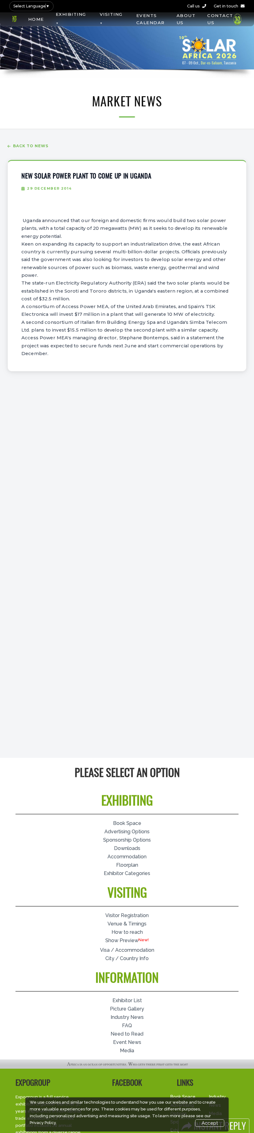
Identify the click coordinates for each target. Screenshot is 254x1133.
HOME (36, 19)
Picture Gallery (127, 1009)
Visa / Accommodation (127, 950)
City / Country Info (127, 958)
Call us (193, 6)
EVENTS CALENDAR (150, 19)
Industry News (127, 1017)
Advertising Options (127, 832)
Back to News (30, 146)
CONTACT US (220, 19)
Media (127, 1051)
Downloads (127, 848)
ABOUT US (186, 19)
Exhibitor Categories (127, 873)
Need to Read (127, 1034)
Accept (210, 1123)
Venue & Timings (127, 924)
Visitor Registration (127, 915)
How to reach (127, 932)
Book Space (127, 823)
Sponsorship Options (127, 840)
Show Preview (121, 940)
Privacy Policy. (43, 1122)
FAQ (127, 1025)
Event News (127, 1042)
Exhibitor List (127, 1000)
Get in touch (226, 6)
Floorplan (127, 865)
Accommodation (127, 857)
